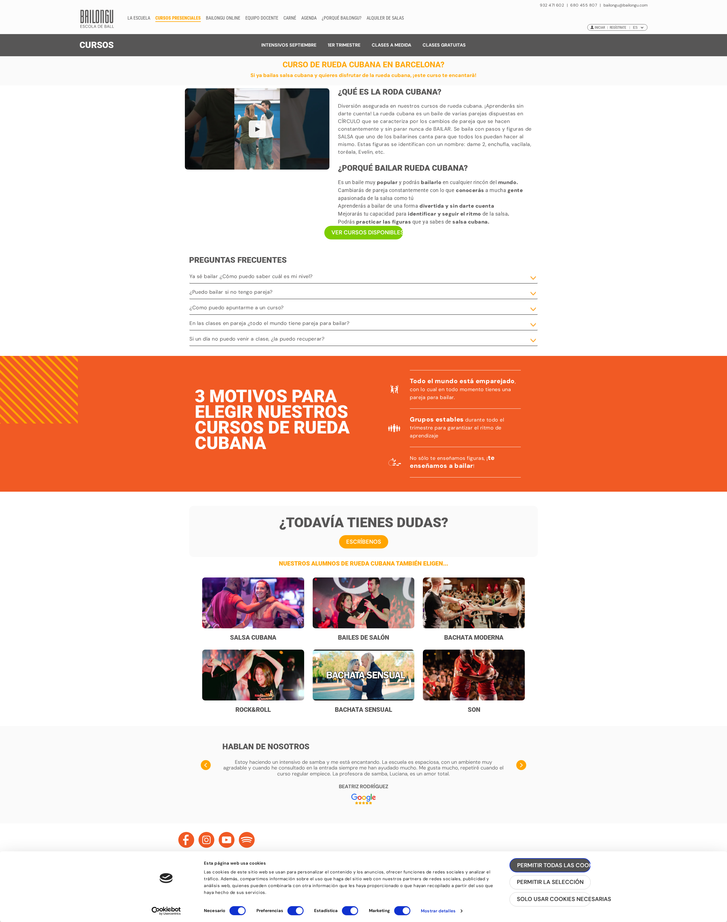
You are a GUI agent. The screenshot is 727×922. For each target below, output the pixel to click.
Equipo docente (261, 18)
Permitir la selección (550, 882)
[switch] (295, 913)
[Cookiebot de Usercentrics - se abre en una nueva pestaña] (166, 911)
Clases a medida (391, 45)
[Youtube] (227, 840)
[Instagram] (206, 840)
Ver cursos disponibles (367, 232)
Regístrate (618, 28)
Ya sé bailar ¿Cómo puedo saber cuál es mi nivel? (251, 276)
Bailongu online (223, 18)
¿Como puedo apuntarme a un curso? (236, 307)
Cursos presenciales (178, 18)
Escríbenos (363, 541)
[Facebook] (186, 840)
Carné (289, 18)
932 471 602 (552, 5)
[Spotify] (247, 840)
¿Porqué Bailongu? (342, 18)
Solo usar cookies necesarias (554, 899)
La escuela (139, 18)
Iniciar (600, 28)
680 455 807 (583, 5)
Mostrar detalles (438, 911)
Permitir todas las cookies (554, 865)
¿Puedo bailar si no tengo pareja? (231, 292)
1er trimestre (344, 45)
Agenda (309, 18)
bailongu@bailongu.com (625, 5)
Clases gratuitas (444, 45)
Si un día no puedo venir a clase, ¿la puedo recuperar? (256, 338)
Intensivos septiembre (288, 45)
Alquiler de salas (385, 18)
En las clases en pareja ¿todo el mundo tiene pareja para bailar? (269, 323)
